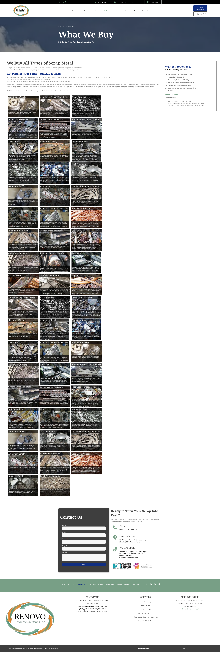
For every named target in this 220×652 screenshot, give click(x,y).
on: (81, 600)
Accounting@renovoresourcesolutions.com (92, 611)
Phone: (64, 539)
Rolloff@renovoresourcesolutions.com (92, 610)
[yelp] (65, 2)
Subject (64, 546)
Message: (65, 552)
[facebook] (59, 2)
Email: (64, 532)
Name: (64, 525)
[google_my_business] (159, 584)
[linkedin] (62, 2)
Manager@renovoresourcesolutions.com (92, 608)
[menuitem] (74, 10)
